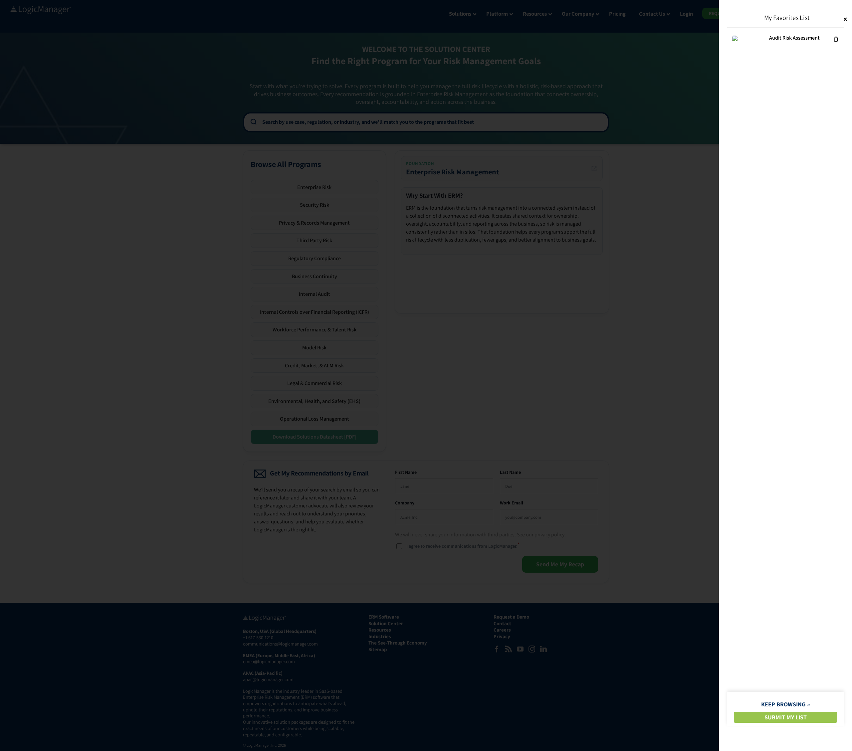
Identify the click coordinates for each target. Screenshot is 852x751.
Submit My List (785, 717)
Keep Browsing (783, 704)
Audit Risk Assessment (794, 37)
